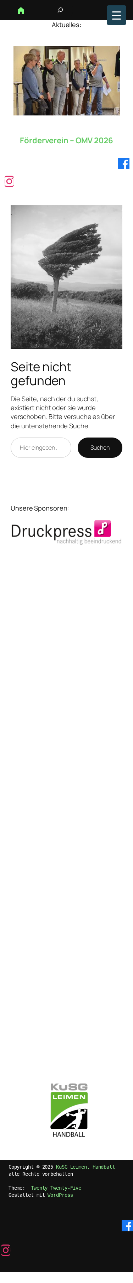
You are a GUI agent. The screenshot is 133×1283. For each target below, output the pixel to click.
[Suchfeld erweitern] (60, 10)
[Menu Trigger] (116, 15)
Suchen (100, 447)
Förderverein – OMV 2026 (66, 140)
